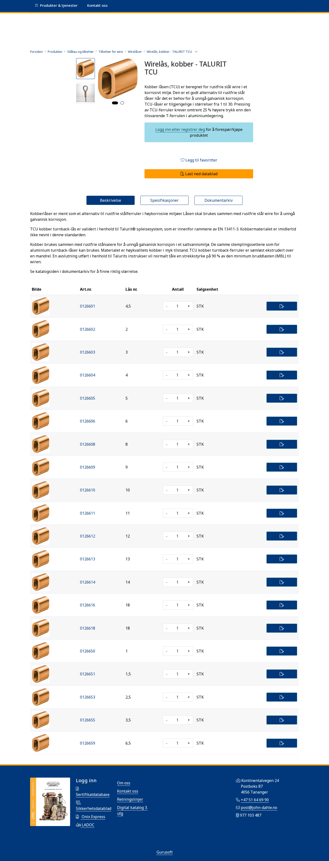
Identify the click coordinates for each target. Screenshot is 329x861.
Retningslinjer (130, 799)
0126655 (87, 720)
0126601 (87, 306)
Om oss (123, 783)
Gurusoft (165, 852)
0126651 (87, 674)
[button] (115, 102)
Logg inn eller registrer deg (180, 129)
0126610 (87, 490)
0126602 (87, 329)
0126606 (87, 421)
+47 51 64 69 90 (255, 799)
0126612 (87, 536)
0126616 (87, 605)
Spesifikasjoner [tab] (164, 200)
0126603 (87, 352)
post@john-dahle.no (259, 807)
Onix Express (93, 816)
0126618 (87, 628)
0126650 (87, 651)
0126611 (87, 513)
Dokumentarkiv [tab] (218, 200)
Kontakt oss (127, 791)
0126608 (87, 444)
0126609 (87, 467)
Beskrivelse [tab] (110, 200)
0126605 (87, 398)
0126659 (87, 743)
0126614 (87, 582)
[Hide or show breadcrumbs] (196, 52)
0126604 (87, 375)
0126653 (87, 697)
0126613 (87, 559)
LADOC (87, 824)
